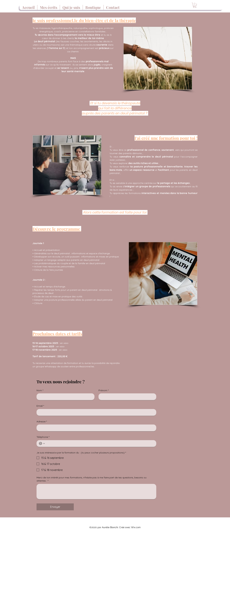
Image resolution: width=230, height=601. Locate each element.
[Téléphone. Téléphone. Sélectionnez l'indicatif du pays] (42, 443)
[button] (195, 5)
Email (40, 405)
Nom (40, 390)
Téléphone (43, 436)
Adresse (42, 421)
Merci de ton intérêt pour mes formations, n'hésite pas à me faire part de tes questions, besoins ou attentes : (91, 479)
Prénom (103, 390)
